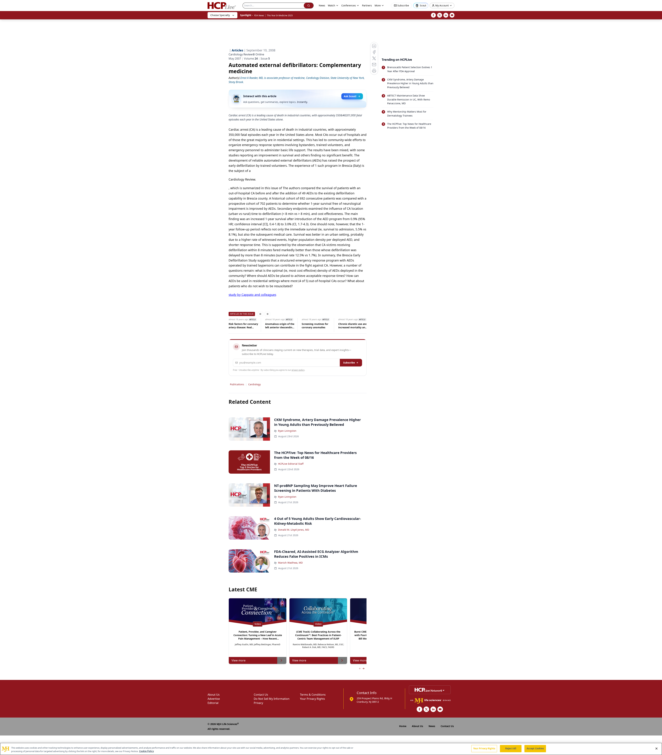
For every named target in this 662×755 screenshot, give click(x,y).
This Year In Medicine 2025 (280, 15)
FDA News (259, 15)
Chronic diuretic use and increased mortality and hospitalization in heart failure (322, 325)
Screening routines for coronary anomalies (285, 325)
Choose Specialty (220, 15)
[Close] (656, 748)
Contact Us (261, 694)
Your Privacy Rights (312, 699)
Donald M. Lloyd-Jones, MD (293, 529)
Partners (367, 5)
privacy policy (298, 370)
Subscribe (349, 362)
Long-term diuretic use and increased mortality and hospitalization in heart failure (359, 325)
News (322, 5)
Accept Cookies (535, 748)
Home (402, 726)
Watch (331, 5)
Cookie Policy (146, 751)
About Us (214, 694)
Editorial (213, 703)
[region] (331, 749)
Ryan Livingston (287, 430)
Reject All (510, 748)
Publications (237, 384)
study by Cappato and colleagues (252, 295)
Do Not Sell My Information (271, 699)
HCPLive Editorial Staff (291, 463)
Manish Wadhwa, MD (290, 562)
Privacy (258, 703)
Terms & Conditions (313, 694)
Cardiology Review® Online (246, 54)
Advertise (214, 699)
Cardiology (254, 384)
